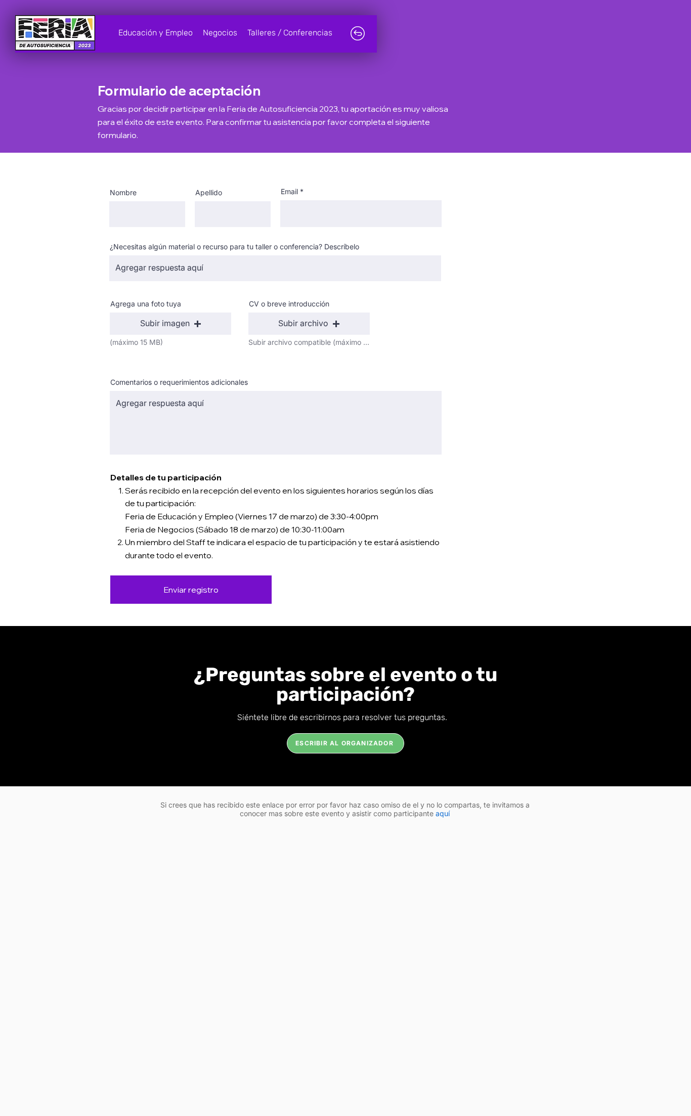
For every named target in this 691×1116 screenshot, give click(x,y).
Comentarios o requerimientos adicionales (179, 382)
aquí (443, 813)
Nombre (123, 192)
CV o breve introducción (289, 303)
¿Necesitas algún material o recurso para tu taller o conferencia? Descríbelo (234, 246)
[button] (170, 324)
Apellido (208, 192)
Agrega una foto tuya (145, 303)
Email (289, 191)
